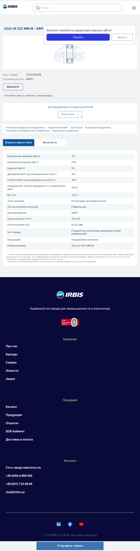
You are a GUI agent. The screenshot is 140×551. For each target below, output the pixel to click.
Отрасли (12, 423)
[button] (134, 8)
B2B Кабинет (15, 431)
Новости (12, 370)
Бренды (12, 354)
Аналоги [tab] (50, 142)
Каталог (11, 406)
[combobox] (77, 8)
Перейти (78, 37)
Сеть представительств (23, 467)
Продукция (14, 415)
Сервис (11, 362)
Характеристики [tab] (18, 142)
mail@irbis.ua (15, 492)
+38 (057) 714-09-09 (19, 483)
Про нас (12, 346)
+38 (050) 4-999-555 (19, 475)
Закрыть (122, 37)
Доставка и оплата (19, 439)
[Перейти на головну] (10, 7)
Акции (10, 378)
